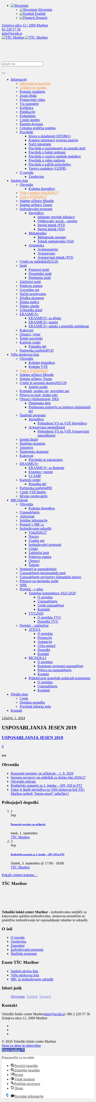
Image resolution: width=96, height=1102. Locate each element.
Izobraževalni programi (27, 949)
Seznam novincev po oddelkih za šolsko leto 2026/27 (48, 777)
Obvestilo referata (23, 781)
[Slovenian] (19, 5)
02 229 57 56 (11, 29)
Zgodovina (18, 941)
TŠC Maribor (20, 837)
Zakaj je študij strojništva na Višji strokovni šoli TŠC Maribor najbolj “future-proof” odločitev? (48, 791)
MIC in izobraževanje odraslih (32, 979)
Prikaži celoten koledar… (20, 875)
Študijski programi (24, 953)
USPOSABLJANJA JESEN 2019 (32, 737)
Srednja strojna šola (24, 971)
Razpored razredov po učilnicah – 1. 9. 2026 (42, 773)
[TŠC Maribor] (25, 37)
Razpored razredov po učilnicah (28, 824)
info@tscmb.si (12, 33)
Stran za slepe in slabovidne (21, 1045)
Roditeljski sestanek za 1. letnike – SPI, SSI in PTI (46, 785)
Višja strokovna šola (25, 975)
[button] (13, 1050)
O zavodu (18, 937)
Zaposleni (18, 945)
